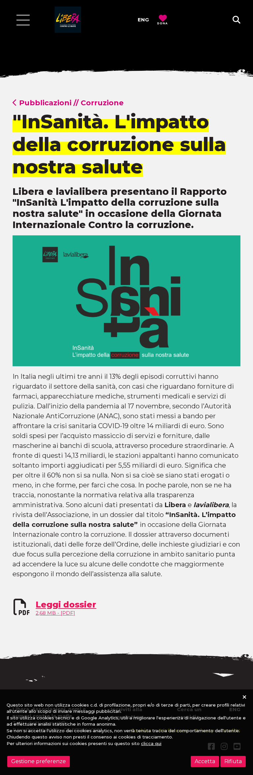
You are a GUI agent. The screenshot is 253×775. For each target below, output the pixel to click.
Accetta (205, 761)
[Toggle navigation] (23, 20)
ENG (143, 19)
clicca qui (151, 743)
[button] (236, 19)
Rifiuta (233, 761)
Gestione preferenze (38, 761)
